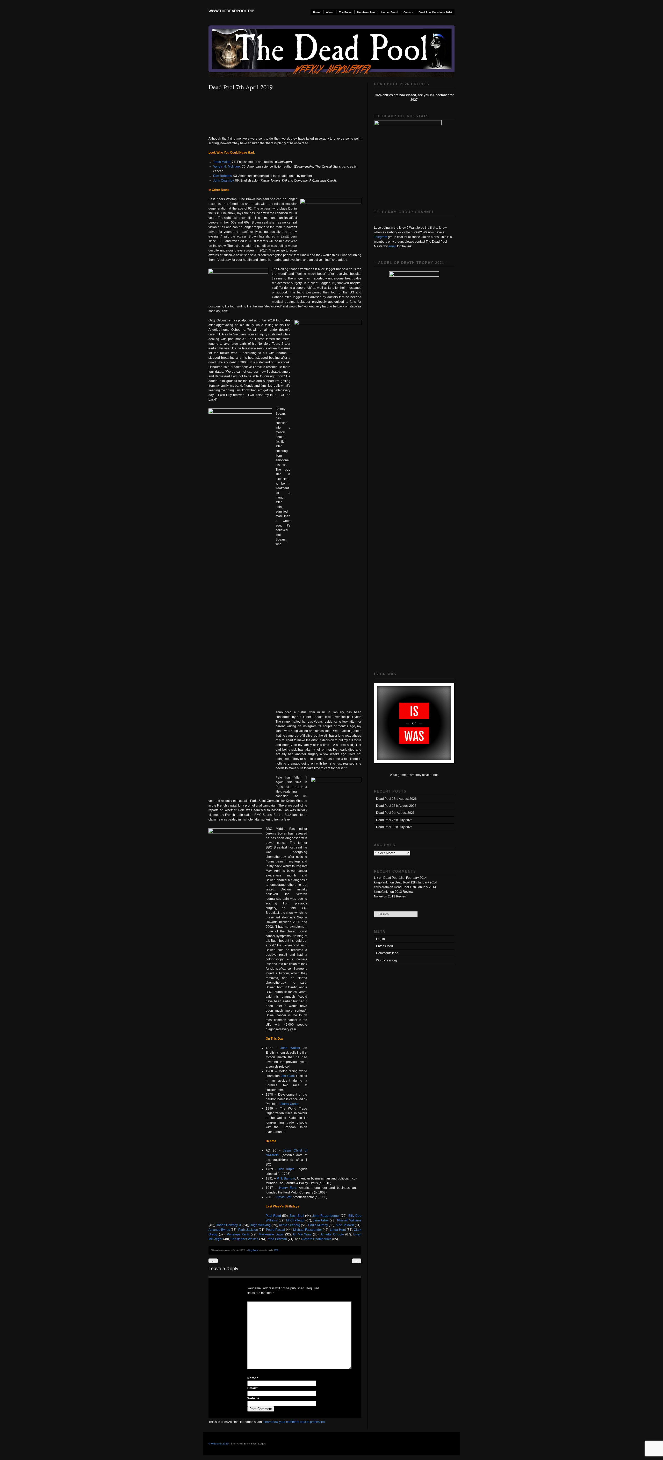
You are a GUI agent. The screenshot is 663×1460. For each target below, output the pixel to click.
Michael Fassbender (307, 1230)
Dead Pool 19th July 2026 (394, 827)
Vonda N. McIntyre (226, 166)
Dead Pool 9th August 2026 (395, 813)
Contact (408, 12)
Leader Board (389, 12)
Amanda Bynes (219, 1230)
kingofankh (253, 1250)
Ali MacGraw (303, 1234)
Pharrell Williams (349, 1220)
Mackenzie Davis (271, 1234)
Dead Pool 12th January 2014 (416, 882)
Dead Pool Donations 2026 (435, 12)
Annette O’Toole (332, 1234)
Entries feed (384, 946)
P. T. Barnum (286, 1178)
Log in (380, 939)
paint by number (300, 176)
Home (316, 12)
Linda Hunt (338, 1230)
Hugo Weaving (260, 1225)
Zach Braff (297, 1216)
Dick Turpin (286, 1169)
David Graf (283, 1197)
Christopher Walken (244, 1239)
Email (252, 1388)
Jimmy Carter (289, 1104)
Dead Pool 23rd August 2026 (396, 799)
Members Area (366, 12)
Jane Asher (321, 1220)
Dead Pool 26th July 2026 (394, 820)
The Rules (345, 12)
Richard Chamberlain (316, 1239)
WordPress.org (386, 960)
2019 (276, 1250)
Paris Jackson (248, 1230)
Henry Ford (287, 1188)
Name (252, 1378)
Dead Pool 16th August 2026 (396, 806)
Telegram (380, 237)
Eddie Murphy (318, 1225)
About (329, 12)
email (392, 246)
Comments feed (387, 953)
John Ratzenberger (326, 1216)
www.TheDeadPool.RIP (231, 11)
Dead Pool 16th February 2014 (405, 878)
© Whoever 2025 (218, 1443)
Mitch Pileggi (296, 1220)
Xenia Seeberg (290, 1225)
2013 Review (404, 892)
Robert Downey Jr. (229, 1225)
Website (253, 1398)
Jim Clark (288, 1076)
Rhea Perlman (277, 1239)
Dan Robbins (222, 176)
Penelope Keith (238, 1234)
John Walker (290, 1048)
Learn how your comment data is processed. (294, 1422)
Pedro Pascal (276, 1230)
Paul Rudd (273, 1216)
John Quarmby (223, 180)
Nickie (378, 896)
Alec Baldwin (345, 1225)
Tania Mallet (221, 162)
